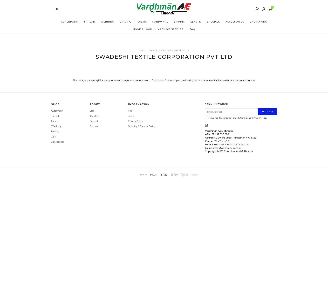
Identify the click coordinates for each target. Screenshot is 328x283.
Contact (94, 121)
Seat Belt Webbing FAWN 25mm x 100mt (27, 268)
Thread (89, 21)
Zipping (179, 21)
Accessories (235, 21)
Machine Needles (170, 29)
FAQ (192, 29)
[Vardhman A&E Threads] (164, 8)
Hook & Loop (142, 29)
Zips (53, 136)
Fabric (142, 21)
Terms (131, 116)
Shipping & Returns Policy (141, 126)
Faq (130, 110)
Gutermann (69, 21)
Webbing (107, 21)
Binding (125, 21)
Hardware (160, 21)
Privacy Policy (135, 121)
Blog (92, 110)
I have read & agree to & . (237, 118)
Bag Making (258, 21)
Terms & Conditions (241, 118)
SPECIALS (213, 21)
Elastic (196, 21)
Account (94, 126)
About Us (94, 116)
